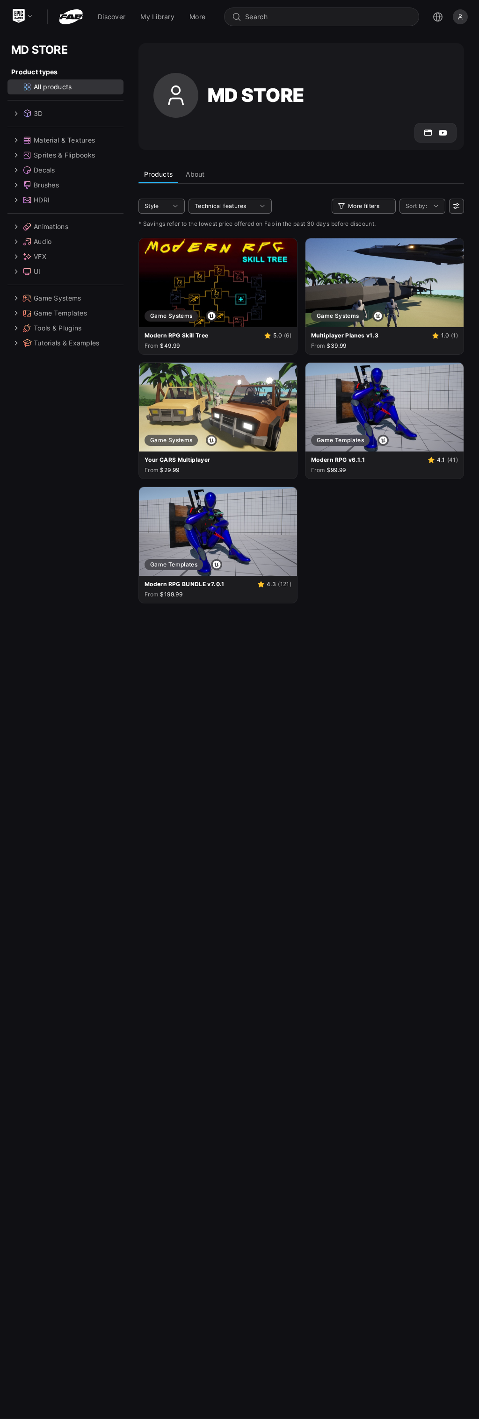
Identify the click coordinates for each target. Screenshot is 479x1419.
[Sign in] (460, 16)
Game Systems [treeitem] (57, 298)
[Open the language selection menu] (437, 16)
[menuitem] (111, 16)
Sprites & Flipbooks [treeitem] (64, 155)
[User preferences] (456, 206)
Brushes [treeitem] (46, 185)
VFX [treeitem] (40, 256)
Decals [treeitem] (44, 170)
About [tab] (195, 174)
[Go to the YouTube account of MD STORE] (443, 132)
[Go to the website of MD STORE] (428, 132)
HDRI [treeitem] (42, 200)
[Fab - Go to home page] (71, 16)
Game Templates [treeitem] (60, 313)
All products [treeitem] (53, 87)
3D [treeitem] (38, 113)
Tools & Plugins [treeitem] (57, 328)
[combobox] (328, 17)
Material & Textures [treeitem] (64, 140)
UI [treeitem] (37, 271)
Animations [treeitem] (51, 226)
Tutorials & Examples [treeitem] (67, 343)
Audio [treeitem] (42, 241)
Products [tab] (158, 174)
